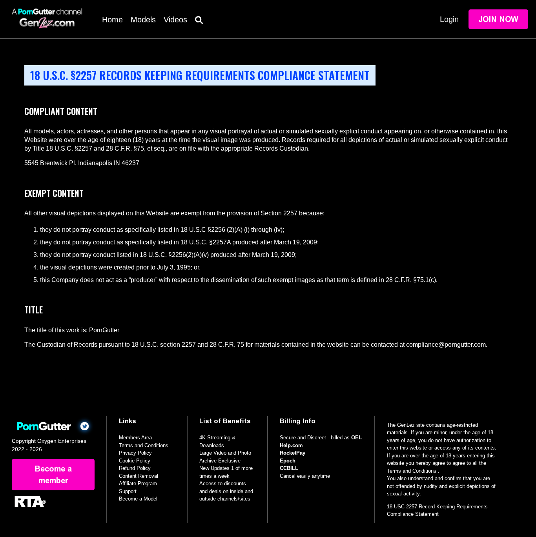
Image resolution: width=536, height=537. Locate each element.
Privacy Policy (135, 453)
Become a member (53, 474)
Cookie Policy (134, 461)
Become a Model (138, 499)
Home (112, 19)
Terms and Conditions (143, 445)
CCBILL (289, 468)
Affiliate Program (138, 483)
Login (449, 19)
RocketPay (292, 453)
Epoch (287, 461)
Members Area (135, 438)
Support (128, 491)
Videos (175, 19)
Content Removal (138, 476)
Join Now (498, 19)
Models (143, 19)
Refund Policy (135, 468)
